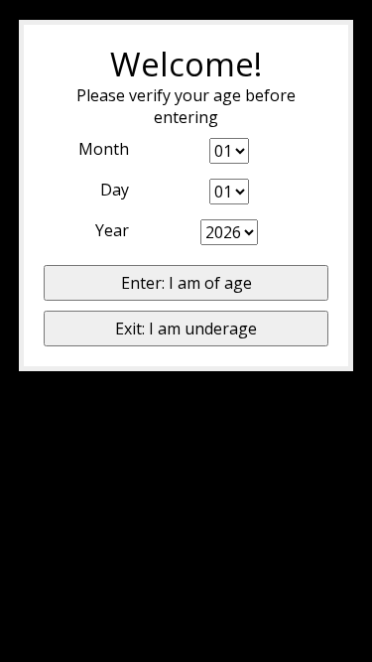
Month (103, 149)
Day (114, 189)
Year (112, 230)
